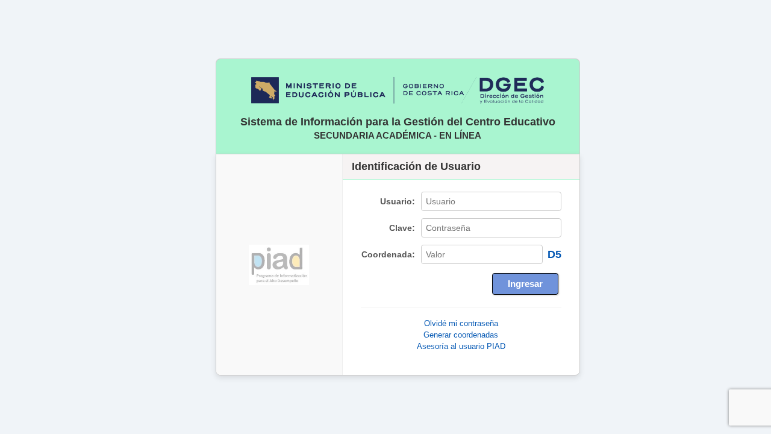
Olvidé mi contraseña (461, 323)
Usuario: (397, 201)
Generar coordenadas (460, 334)
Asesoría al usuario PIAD (461, 346)
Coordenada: (388, 254)
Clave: (402, 228)
